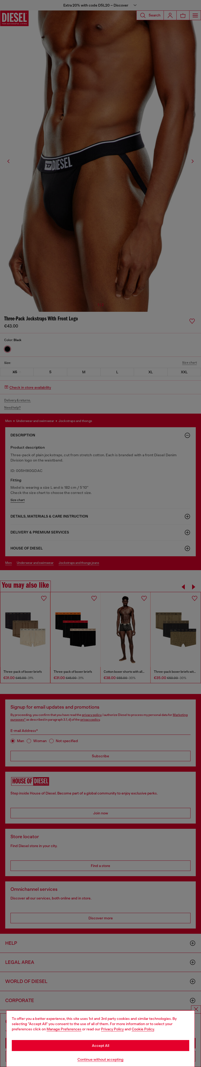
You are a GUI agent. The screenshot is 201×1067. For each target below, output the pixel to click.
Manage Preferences (64, 1029)
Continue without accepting (100, 1059)
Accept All (100, 1045)
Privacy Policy (112, 1029)
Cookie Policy (143, 1029)
